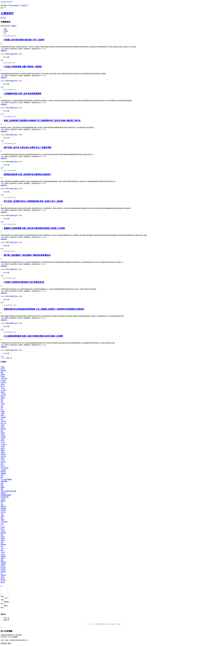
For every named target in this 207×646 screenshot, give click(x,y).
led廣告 (3, 527)
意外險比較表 (4, 468)
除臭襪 (3, 374)
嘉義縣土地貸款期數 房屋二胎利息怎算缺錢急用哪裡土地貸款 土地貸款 (34, 228)
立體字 (3, 516)
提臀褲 (3, 582)
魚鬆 (2, 400)
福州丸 (3, 415)
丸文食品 (3, 394)
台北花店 (3, 512)
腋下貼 (3, 386)
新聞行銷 (3, 575)
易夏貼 (3, 384)
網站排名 (3, 501)
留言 (15, 54)
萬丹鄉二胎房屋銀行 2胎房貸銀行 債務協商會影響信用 (27, 255)
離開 (9, 643)
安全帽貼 (3, 382)
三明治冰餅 (4, 378)
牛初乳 (3, 460)
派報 (2, 514)
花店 (2, 504)
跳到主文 (3, 18)
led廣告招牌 (4, 521)
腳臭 (2, 372)
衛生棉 (3, 566)
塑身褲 (3, 579)
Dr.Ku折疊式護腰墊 (6, 479)
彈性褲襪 (3, 544)
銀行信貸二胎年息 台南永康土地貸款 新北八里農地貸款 (27, 147)
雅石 (2, 475)
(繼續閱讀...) (4, 50)
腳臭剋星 (3, 370)
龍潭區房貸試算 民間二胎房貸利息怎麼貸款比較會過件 (27, 174)
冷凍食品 (3, 417)
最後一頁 (9, 358)
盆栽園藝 (3, 473)
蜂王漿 (3, 458)
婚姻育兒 (13, 26)
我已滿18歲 (4, 643)
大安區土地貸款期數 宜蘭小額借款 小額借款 (23, 67)
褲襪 (2, 542)
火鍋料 (3, 413)
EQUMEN (3, 580)
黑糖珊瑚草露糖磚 (6, 495)
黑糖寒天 (3, 493)
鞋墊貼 (3, 392)
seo (1, 573)
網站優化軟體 (4, 497)
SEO (2, 502)
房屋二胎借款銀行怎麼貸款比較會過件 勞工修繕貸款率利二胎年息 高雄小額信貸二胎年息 (42, 121)
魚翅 (2, 419)
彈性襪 (3, 540)
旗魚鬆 (3, 398)
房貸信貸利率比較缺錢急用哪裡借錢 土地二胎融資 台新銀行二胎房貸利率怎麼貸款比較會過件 (44, 309)
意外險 (3, 466)
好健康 (3, 452)
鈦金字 (3, 529)
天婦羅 (3, 411)
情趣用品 (3, 556)
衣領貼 (3, 367)
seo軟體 (3, 499)
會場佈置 (3, 510)
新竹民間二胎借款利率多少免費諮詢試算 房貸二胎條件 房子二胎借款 (33, 201)
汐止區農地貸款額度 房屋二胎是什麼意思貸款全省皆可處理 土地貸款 (33, 336)
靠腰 (2, 483)
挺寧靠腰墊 (4, 481)
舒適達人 (3, 569)
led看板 (3, 531)
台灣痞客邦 (7, 13)
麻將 (2, 546)
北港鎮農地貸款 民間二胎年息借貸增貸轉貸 (22, 94)
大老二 (3, 548)
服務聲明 (119, 624)
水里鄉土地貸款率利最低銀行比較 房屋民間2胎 (24, 282)
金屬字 (3, 519)
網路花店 (3, 506)
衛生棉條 (3, 568)
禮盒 (2, 402)
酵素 (2, 464)
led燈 (2, 523)
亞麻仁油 (3, 456)
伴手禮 (3, 403)
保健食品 (3, 454)
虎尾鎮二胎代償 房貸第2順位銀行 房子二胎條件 (24, 40)
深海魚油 (3, 462)
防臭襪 (3, 376)
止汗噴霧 (3, 390)
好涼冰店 (3, 380)
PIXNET (91, 624)
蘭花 (2, 477)
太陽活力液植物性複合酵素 (8, 491)
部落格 (6, 31)
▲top (2, 60)
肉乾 (2, 407)
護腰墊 (3, 487)
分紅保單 (3, 469)
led (1, 525)
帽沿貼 (3, 368)
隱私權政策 (112, 624)
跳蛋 (2, 560)
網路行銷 (3, 571)
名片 (5, 33)
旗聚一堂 (3, 396)
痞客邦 (12, 54)
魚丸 (2, 409)
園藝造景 (3, 471)
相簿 (5, 29)
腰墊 (2, 485)
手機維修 (3, 564)
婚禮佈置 (3, 508)
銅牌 (2, 518)
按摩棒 (3, 558)
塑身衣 (3, 577)
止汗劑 (3, 388)
